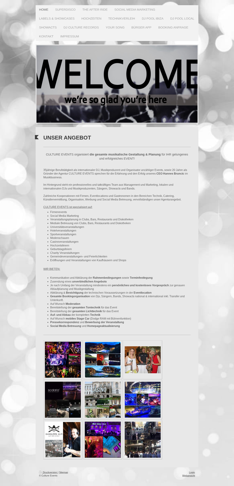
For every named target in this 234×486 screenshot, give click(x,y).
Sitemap (63, 472)
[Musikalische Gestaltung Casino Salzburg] (103, 400)
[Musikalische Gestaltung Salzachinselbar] (143, 400)
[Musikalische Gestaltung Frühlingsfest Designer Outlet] (143, 359)
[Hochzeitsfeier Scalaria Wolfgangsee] (63, 400)
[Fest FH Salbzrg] (143, 440)
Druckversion (50, 472)
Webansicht (188, 475)
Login (192, 472)
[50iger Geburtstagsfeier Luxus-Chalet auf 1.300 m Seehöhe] (103, 360)
